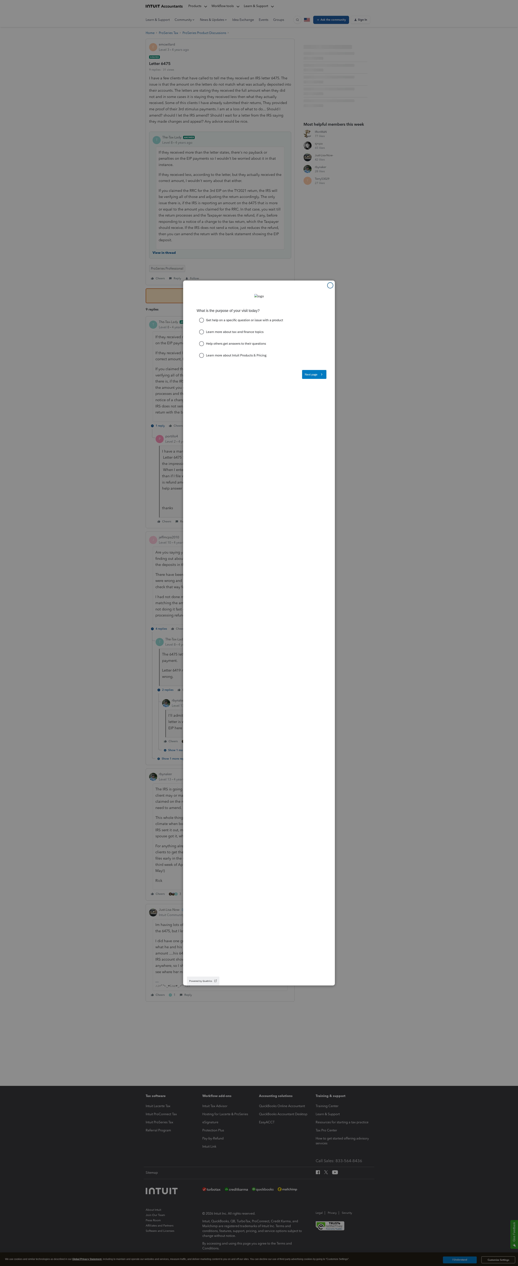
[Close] (330, 285)
